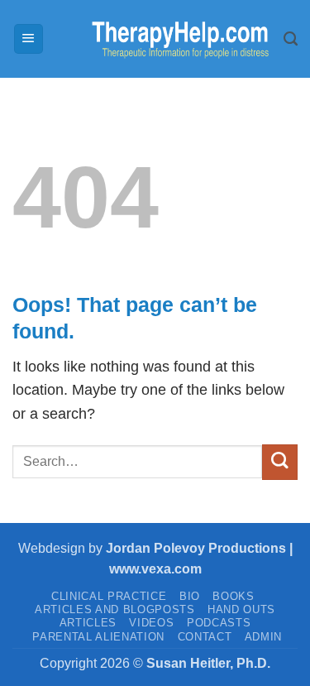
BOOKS (233, 596)
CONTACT (205, 637)
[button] (28, 39)
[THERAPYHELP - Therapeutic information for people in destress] (164, 39)
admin (263, 637)
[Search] (291, 38)
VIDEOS (151, 622)
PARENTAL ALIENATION (98, 637)
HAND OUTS (241, 609)
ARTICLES (88, 622)
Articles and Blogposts (115, 609)
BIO (189, 596)
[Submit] (280, 462)
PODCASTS (218, 622)
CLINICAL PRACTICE (108, 596)
